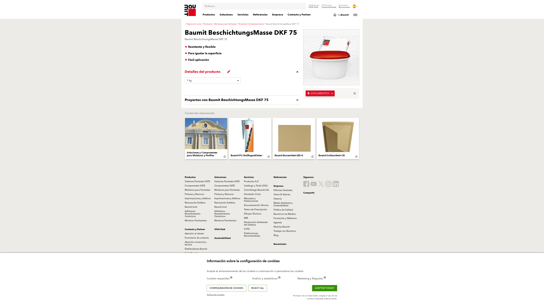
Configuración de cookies (226, 288)
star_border (354, 93)
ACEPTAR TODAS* (324, 288)
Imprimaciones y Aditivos (198, 198)
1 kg (189, 80)
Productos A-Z (251, 181)
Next (360, 139)
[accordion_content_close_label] (243, 71)
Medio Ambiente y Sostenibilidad (283, 204)
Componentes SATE (195, 186)
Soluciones (220, 177)
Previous (183, 139)
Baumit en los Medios (285, 214)
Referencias (280, 177)
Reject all (257, 288)
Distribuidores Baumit (196, 249)
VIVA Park (219, 229)
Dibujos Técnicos (252, 214)
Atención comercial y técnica (195, 243)
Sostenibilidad (222, 238)
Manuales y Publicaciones (251, 199)
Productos (190, 177)
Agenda (278, 223)
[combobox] (254, 6)
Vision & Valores (282, 194)
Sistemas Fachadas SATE (197, 181)
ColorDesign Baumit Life (256, 190)
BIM (246, 218)
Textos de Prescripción (255, 210)
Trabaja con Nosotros (285, 231)
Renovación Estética (195, 203)
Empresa (278, 186)
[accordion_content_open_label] (243, 100)
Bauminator (280, 244)
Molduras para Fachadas (197, 190)
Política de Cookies (215, 295)
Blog (276, 235)
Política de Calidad (283, 210)
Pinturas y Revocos (194, 194)
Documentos (318, 93)
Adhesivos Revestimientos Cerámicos (192, 213)
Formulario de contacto (197, 238)
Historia (278, 199)
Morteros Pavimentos (196, 221)
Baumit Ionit (191, 207)
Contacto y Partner (195, 229)
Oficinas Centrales (283, 190)
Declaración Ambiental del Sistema (256, 223)
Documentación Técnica (256, 205)
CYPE (247, 229)
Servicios (249, 177)
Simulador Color (252, 194)
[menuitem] (313, 6)
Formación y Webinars (285, 218)
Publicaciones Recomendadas (252, 234)
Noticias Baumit (282, 227)
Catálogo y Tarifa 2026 (256, 186)
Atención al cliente (194, 234)
